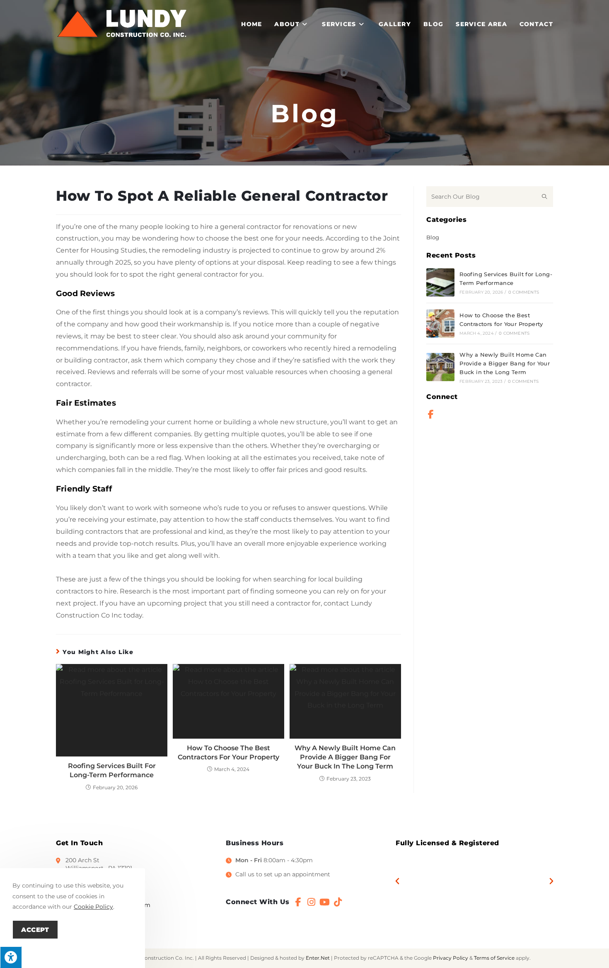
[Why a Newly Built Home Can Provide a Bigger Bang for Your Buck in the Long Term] (440, 367)
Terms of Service (494, 958)
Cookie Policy (93, 906)
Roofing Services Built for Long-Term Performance (112, 770)
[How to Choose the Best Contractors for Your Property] (440, 323)
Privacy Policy (450, 958)
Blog (432, 237)
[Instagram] (311, 902)
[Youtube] (324, 902)
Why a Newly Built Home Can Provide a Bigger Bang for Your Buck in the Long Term (345, 757)
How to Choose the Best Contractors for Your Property (228, 752)
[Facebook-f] (430, 414)
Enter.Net (318, 958)
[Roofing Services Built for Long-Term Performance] (440, 282)
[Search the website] (489, 195)
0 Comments (523, 292)
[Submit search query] (544, 196)
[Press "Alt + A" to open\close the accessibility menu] (11, 957)
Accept (35, 930)
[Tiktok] (338, 902)
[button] (397, 881)
